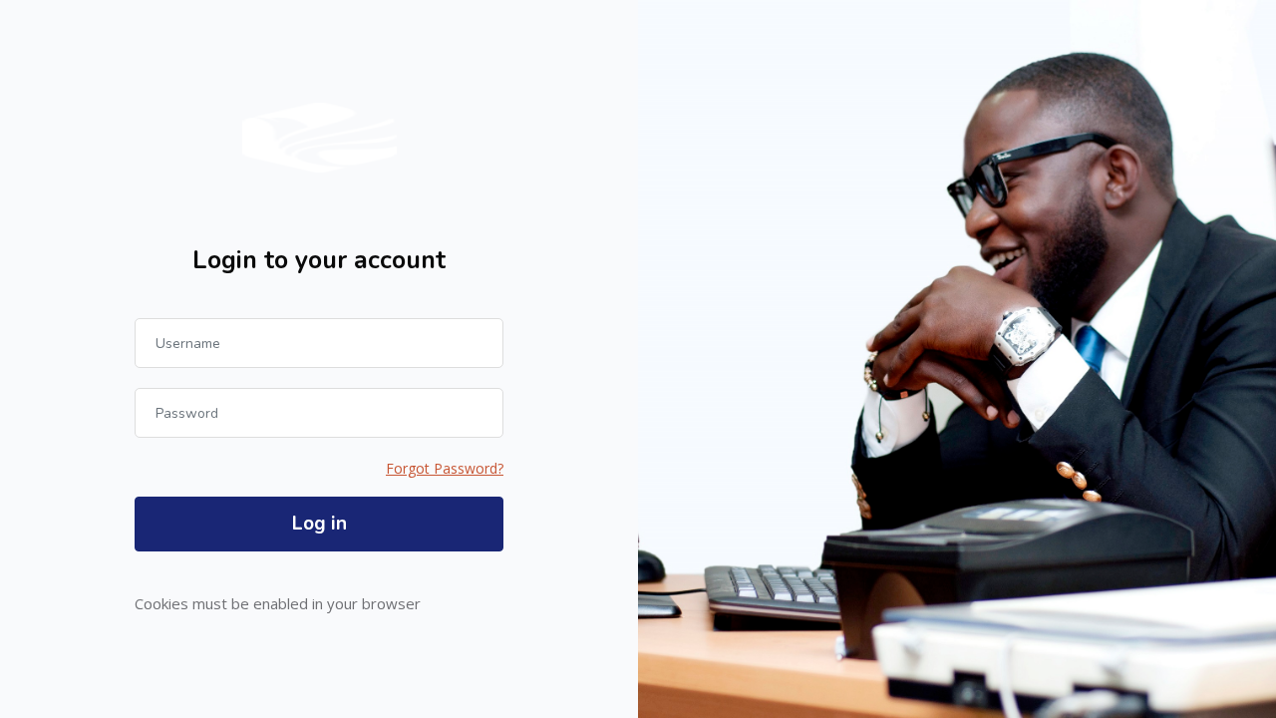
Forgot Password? (444, 468)
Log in (319, 524)
